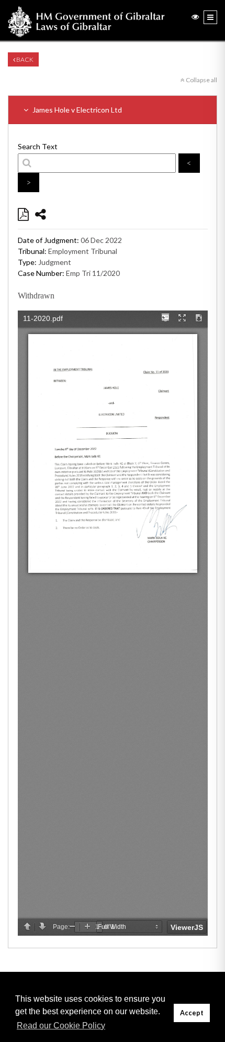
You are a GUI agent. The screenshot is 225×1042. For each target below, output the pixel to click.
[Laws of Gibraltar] (86, 20)
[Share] (40, 213)
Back (24, 59)
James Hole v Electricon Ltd (76, 109)
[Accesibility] (195, 16)
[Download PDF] (23, 213)
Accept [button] (192, 1013)
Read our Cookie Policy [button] (61, 1025)
